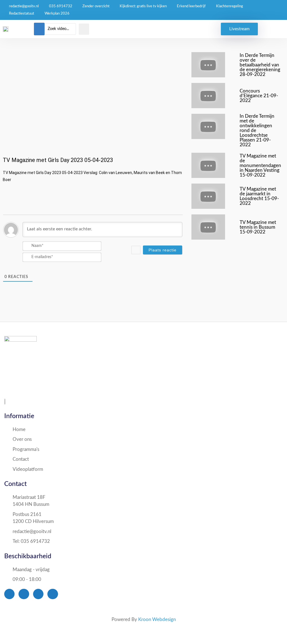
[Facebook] (9, 594)
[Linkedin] (52, 594)
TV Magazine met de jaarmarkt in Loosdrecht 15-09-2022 (259, 196)
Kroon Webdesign (157, 619)
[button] (39, 29)
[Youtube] (38, 594)
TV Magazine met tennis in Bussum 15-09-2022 (258, 227)
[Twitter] (23, 594)
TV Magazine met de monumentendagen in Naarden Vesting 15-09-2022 (260, 165)
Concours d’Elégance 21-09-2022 (259, 96)
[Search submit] (84, 29)
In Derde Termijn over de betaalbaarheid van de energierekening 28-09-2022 (260, 65)
